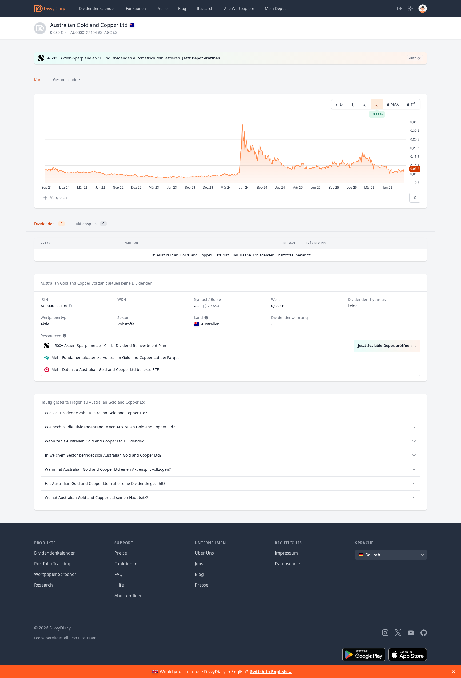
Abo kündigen (128, 596)
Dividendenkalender (97, 8)
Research (43, 585)
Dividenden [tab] (48, 223)
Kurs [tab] (38, 79)
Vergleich (58, 197)
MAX (395, 104)
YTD (339, 104)
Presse (201, 585)
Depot (275, 8)
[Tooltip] (205, 318)
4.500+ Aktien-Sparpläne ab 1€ (108, 345)
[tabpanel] (230, 151)
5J (377, 105)
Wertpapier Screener (55, 574)
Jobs (199, 564)
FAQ (118, 574)
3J (365, 104)
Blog (199, 574)
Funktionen (136, 8)
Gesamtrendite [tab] (66, 79)
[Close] (453, 671)
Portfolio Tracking (52, 564)
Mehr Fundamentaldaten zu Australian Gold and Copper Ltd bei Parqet (115, 357)
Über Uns (204, 553)
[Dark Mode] (410, 8)
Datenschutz (287, 564)
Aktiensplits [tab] (90, 223)
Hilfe (119, 585)
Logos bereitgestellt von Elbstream (65, 637)
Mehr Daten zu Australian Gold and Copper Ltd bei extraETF (105, 369)
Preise (162, 8)
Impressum (286, 553)
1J (353, 104)
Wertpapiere (239, 8)
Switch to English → (271, 672)
